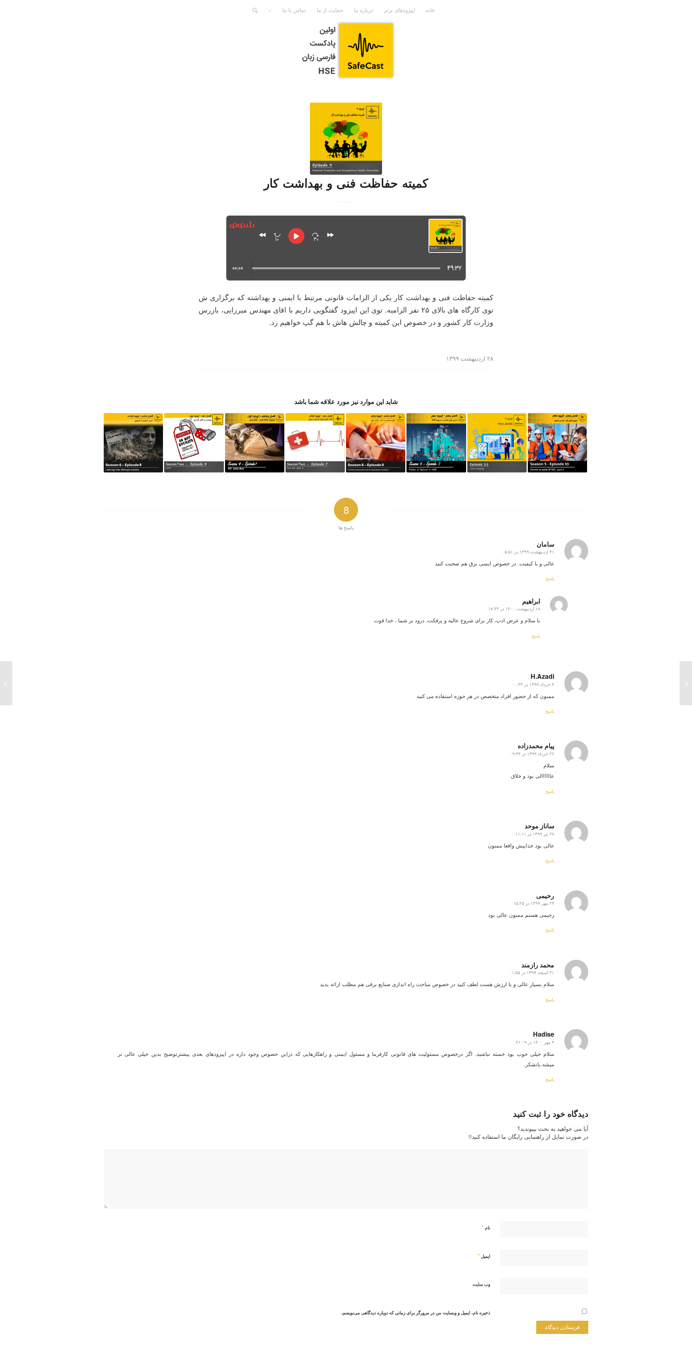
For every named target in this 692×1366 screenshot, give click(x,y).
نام (486, 1227)
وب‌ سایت (481, 1284)
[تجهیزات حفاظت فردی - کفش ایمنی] (254, 442)
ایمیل (484, 1255)
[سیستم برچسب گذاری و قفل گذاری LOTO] (193, 442)
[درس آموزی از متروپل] (133, 442)
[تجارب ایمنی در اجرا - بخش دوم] (375, 442)
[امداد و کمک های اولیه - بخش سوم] (315, 442)
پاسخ (549, 578)
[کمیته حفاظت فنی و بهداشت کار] (346, 139)
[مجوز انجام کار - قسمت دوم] (557, 442)
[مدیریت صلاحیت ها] (686, 683)
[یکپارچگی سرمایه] (497, 442)
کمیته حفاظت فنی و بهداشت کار (346, 182)
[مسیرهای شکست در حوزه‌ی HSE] (436, 442)
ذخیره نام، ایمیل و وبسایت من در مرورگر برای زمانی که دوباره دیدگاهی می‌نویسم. (415, 1313)
